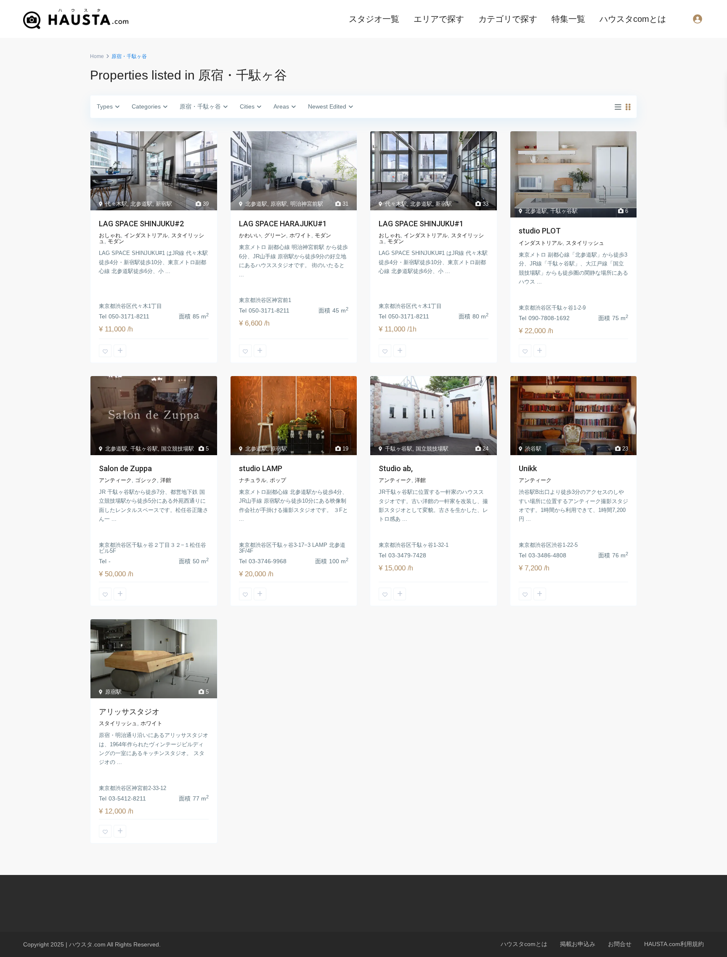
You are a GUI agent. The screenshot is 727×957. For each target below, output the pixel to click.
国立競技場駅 (177, 448)
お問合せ (619, 944)
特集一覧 (568, 19)
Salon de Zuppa (125, 468)
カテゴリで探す (507, 19)
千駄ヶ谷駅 (564, 211)
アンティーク (115, 480)
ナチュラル (252, 480)
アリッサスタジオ (129, 711)
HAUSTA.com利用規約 (674, 944)
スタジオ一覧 (374, 19)
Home (97, 56)
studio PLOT (540, 230)
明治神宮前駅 (306, 204)
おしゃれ (110, 235)
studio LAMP (260, 468)
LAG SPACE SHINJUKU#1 (421, 223)
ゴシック (146, 480)
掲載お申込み (577, 944)
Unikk (528, 468)
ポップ (278, 480)
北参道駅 (141, 204)
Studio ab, (396, 468)
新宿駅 (164, 204)
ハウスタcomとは (633, 19)
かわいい (250, 235)
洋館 (165, 480)
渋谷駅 (533, 448)
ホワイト (300, 235)
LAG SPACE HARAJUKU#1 (283, 223)
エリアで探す (439, 19)
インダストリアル (146, 235)
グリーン (275, 235)
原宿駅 (279, 204)
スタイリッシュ (585, 243)
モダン (116, 241)
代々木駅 (116, 204)
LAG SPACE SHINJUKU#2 (141, 223)
